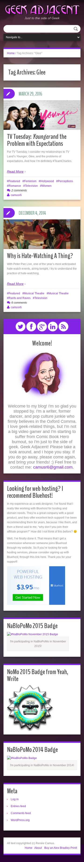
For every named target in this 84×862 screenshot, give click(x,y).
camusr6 (16, 195)
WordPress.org (20, 820)
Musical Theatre (34, 293)
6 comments (19, 302)
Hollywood (47, 181)
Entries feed (18, 806)
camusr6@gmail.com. (53, 467)
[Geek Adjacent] (42, 9)
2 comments (19, 190)
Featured (14, 181)
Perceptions (65, 181)
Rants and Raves (20, 298)
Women (47, 185)
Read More (15, 171)
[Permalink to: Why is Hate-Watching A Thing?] (42, 234)
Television (31, 185)
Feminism (30, 181)
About (38, 848)
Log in (15, 799)
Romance (15, 185)
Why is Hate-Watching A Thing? (40, 256)
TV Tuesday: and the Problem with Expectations (36, 140)
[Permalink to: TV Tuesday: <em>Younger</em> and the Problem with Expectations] (42, 115)
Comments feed (21, 813)
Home (11, 53)
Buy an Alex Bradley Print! (60, 848)
